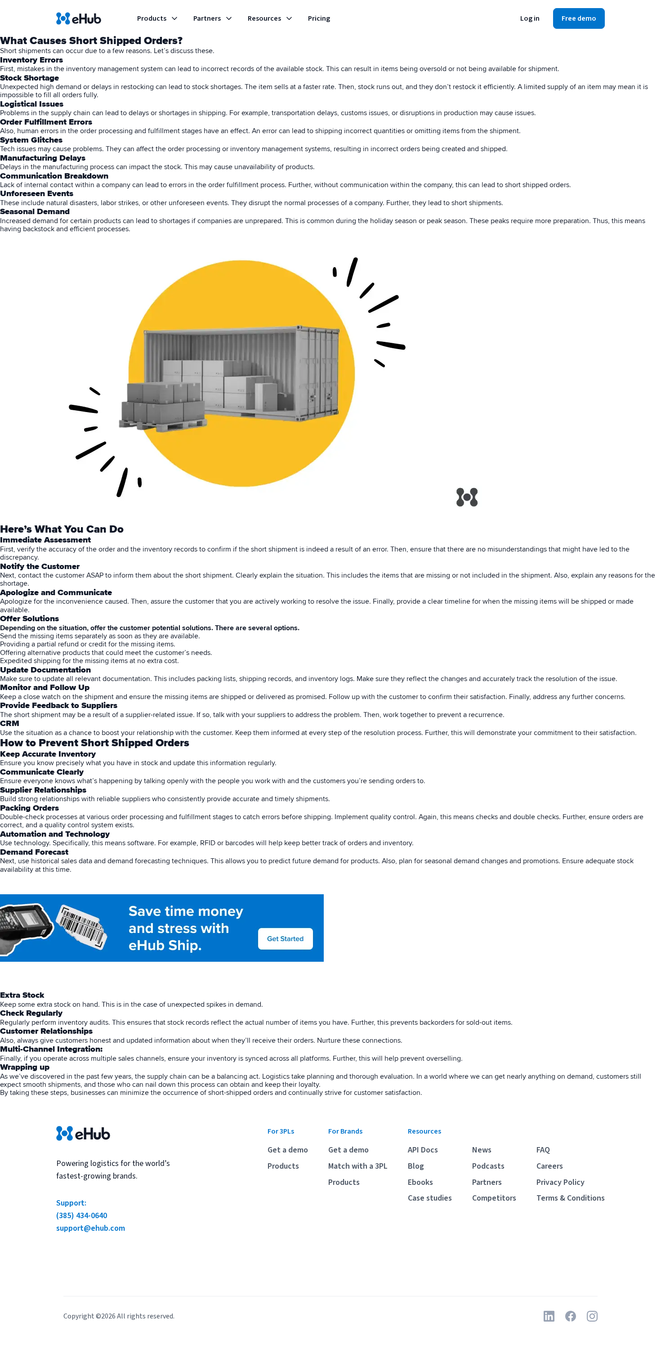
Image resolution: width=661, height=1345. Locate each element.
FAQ (543, 1150)
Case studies (430, 1198)
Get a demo (288, 1150)
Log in (530, 18)
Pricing (319, 18)
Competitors (494, 1198)
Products (151, 18)
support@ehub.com (90, 1228)
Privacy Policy (560, 1182)
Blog (416, 1166)
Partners (207, 18)
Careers (549, 1166)
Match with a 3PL (358, 1166)
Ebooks (420, 1182)
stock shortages (216, 86)
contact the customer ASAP (60, 575)
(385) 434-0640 (81, 1215)
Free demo (579, 18)
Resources (264, 18)
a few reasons (128, 50)
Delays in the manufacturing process (57, 166)
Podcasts (488, 1166)
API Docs (423, 1150)
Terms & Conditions (570, 1198)
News (481, 1150)
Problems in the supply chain (45, 112)
